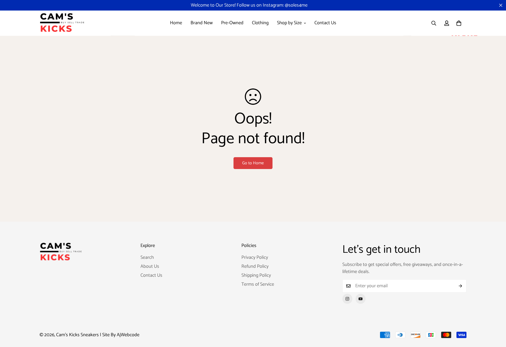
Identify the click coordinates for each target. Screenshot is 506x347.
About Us (149, 266)
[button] (459, 23)
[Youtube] (361, 299)
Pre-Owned (232, 23)
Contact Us (325, 23)
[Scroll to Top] (496, 318)
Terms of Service (257, 284)
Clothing (260, 23)
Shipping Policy (256, 275)
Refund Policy (255, 266)
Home (176, 23)
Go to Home (253, 163)
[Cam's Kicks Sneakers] (62, 23)
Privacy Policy (254, 257)
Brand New (202, 23)
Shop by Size (289, 23)
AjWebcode (128, 335)
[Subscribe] (460, 286)
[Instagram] (347, 299)
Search (147, 257)
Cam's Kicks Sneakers (77, 335)
